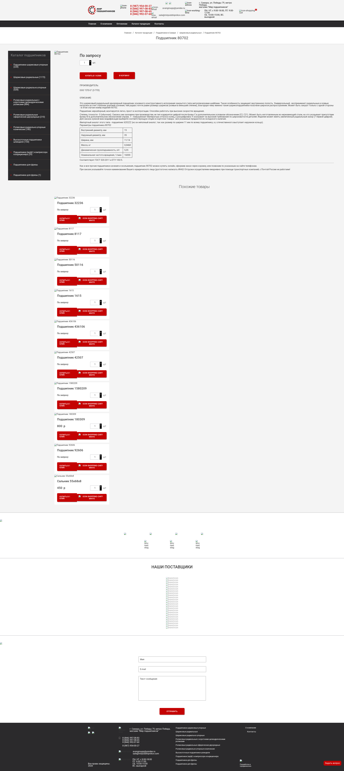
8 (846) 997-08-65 (141, 11)
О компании (106, 24)
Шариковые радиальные (191, 33)
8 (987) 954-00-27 (141, 6)
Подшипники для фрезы (25, 165)
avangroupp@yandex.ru (173, 8)
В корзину (124, 75)
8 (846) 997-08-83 (141, 8)
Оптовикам (122, 24)
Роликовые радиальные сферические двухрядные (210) (29, 116)
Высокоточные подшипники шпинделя (193, 753)
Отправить (172, 711)
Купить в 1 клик (93, 76)
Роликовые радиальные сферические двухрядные (198, 745)
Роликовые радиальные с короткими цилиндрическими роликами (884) (28, 102)
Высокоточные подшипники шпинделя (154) (27, 141)
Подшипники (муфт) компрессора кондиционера (197, 756)
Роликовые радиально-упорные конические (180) (29, 128)
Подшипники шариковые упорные (191, 728)
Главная (92, 24)
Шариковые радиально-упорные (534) (29, 89)
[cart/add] (92, 219)
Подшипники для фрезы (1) (27, 175)
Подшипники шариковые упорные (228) (30, 66)
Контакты (159, 24)
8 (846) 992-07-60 (141, 14)
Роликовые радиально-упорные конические (195, 749)
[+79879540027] (167, 3)
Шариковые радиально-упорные (190, 735)
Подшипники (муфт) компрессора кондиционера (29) (30, 153)
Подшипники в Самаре (166, 33)
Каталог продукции (141, 24)
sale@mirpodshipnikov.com (172, 15)
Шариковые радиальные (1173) (29, 77)
